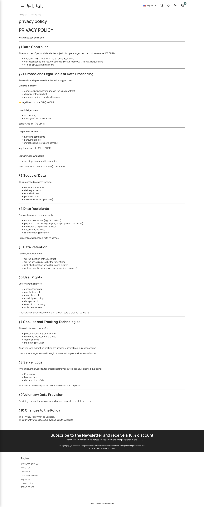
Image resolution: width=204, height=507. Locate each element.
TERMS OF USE (27, 487)
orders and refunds (29, 475)
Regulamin (86, 445)
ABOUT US (25, 467)
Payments (25, 479)
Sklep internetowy (101, 503)
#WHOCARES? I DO (29, 463)
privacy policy (27, 483)
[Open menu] (22, 5)
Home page (23, 15)
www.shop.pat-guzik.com (31, 37)
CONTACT (25, 471)
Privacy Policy (110, 448)
